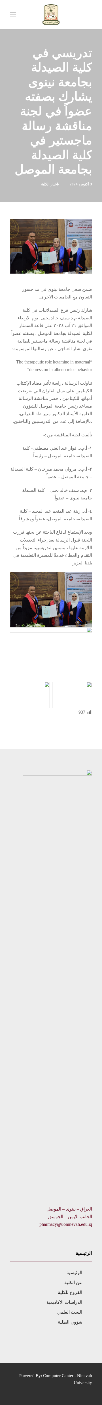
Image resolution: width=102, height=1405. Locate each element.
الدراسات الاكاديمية (64, 1302)
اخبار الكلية (49, 184)
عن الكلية (73, 1282)
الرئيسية (74, 1272)
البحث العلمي (69, 1312)
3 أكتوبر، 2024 (81, 184)
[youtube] (22, 1391)
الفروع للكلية (70, 1292)
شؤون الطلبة (70, 1322)
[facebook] (12, 1391)
